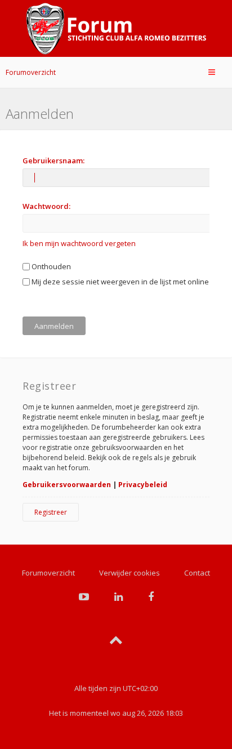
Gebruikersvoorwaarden (67, 484)
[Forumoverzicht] (116, 29)
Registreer (50, 512)
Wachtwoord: (46, 206)
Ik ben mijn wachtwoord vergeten (79, 243)
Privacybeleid (142, 484)
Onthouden (50, 266)
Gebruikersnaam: (53, 160)
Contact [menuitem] (197, 573)
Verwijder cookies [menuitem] (129, 573)
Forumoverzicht (31, 72)
